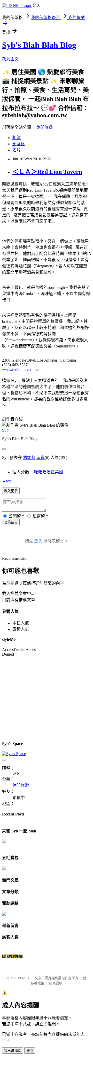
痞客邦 (29, 457)
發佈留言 (11, 522)
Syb (5, 430)
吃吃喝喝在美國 (48, 472)
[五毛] (4, 869)
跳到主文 (10, 59)
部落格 (18, 144)
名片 (16, 150)
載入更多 (11, 491)
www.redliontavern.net (21, 369)
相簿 (16, 137)
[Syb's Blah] (4, 842)
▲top (6, 481)
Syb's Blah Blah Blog (39, 45)
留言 (40, 457)
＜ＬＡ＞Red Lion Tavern (47, 171)
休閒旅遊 (44, 127)
